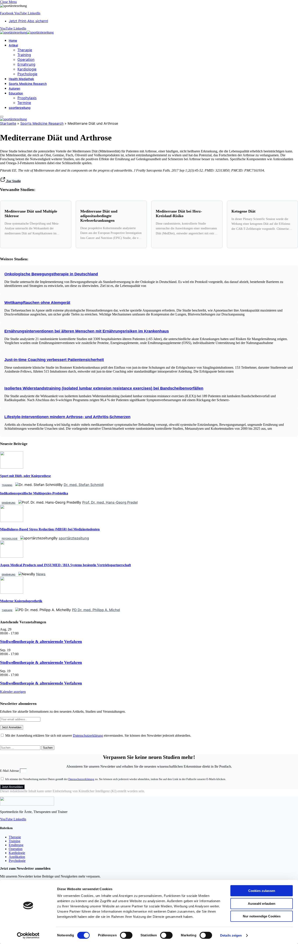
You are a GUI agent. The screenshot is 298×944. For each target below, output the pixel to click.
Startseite (8, 123)
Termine (24, 102)
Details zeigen (231, 935)
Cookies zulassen (261, 891)
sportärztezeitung (74, 538)
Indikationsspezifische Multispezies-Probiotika (34, 493)
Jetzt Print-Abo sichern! (28, 21)
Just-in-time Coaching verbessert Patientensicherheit (54, 360)
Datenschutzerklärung (88, 735)
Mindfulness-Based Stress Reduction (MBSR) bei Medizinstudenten (50, 529)
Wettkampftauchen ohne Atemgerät (37, 302)
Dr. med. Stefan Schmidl (84, 484)
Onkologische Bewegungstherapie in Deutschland (51, 274)
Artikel (13, 45)
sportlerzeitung (20, 107)
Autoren (14, 88)
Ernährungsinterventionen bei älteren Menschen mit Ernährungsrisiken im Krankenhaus (86, 331)
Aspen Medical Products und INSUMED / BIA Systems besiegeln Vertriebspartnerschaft (65, 565)
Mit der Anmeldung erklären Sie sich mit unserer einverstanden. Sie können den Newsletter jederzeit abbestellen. (97, 735)
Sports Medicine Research (28, 83)
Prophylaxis (27, 97)
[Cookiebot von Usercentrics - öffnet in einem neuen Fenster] (28, 935)
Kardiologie (26, 69)
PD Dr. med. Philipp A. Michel (96, 610)
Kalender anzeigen (13, 692)
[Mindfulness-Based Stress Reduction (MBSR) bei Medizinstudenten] (11, 521)
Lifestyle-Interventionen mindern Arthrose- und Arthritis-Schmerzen (67, 417)
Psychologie (27, 74)
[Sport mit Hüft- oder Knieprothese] (11, 467)
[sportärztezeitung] (27, 32)
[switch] (126, 935)
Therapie (24, 50)
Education (16, 93)
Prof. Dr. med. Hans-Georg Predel (110, 502)
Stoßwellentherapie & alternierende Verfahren (41, 641)
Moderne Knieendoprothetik (21, 601)
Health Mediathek (21, 79)
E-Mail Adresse (10, 770)
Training (24, 54)
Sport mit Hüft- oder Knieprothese (25, 476)
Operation (25, 59)
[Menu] (1, 116)
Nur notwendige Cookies (262, 916)
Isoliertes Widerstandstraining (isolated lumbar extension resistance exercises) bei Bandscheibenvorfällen (103, 388)
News (41, 574)
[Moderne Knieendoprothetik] (11, 592)
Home (13, 40)
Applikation (17, 857)
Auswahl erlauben (261, 903)
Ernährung (26, 64)
